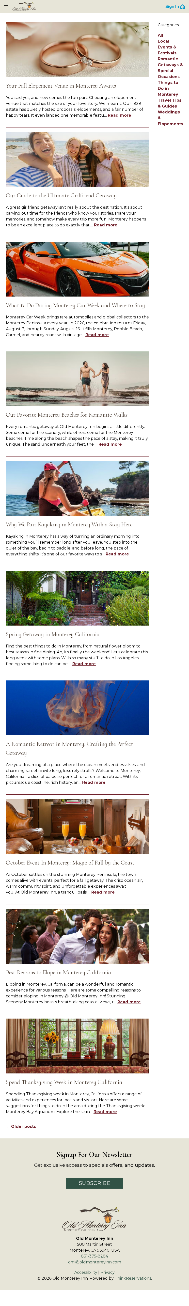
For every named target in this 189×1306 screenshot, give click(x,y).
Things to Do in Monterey (168, 88)
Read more (119, 115)
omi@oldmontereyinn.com (94, 1262)
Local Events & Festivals (167, 47)
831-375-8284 (94, 1256)
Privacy (107, 1272)
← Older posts (21, 1126)
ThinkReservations (133, 1278)
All (160, 35)
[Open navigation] (6, 6)
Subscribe (94, 1183)
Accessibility (85, 1272)
